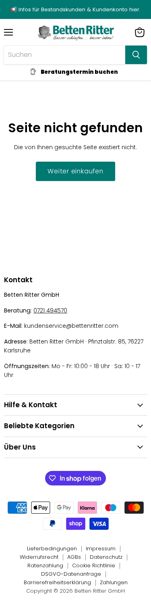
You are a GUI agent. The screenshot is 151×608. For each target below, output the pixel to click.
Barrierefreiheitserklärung (57, 582)
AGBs (74, 557)
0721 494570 (50, 310)
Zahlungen (114, 582)
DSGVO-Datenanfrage (71, 574)
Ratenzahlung (45, 565)
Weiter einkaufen (75, 171)
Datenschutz (106, 557)
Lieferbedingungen (52, 548)
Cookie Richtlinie (93, 565)
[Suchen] (136, 55)
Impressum (101, 548)
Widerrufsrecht (39, 557)
